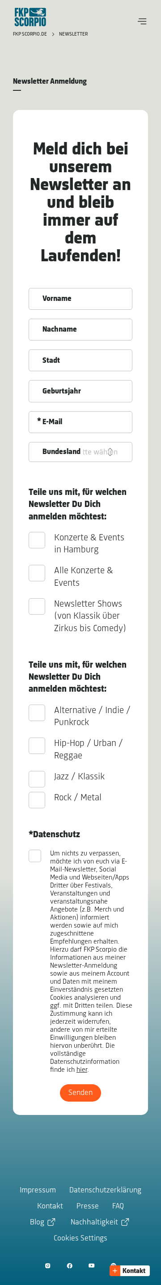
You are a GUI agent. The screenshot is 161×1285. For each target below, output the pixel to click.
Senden (80, 1093)
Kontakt (50, 1207)
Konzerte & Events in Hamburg (89, 544)
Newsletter (73, 34)
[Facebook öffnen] (69, 1265)
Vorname (57, 299)
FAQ (118, 1207)
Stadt (51, 361)
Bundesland (61, 452)
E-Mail (52, 422)
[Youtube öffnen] (91, 1265)
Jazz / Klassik (79, 777)
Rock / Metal (78, 798)
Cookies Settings (80, 1239)
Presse (87, 1207)
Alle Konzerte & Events (83, 577)
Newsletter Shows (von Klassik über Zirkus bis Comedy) (90, 616)
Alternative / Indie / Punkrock (92, 716)
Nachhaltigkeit (94, 1223)
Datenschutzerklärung (105, 1191)
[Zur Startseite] (30, 17)
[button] (142, 21)
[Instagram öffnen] (47, 1265)
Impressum (38, 1191)
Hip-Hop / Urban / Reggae (88, 749)
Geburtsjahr (61, 392)
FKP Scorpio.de (30, 34)
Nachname (59, 330)
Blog (37, 1223)
